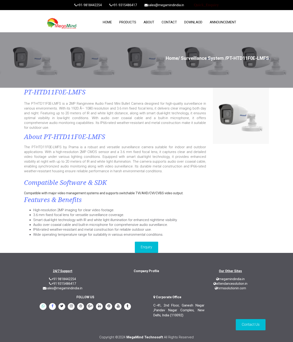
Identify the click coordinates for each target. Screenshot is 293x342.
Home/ (173, 58)
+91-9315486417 (124, 5)
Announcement (223, 22)
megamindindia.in (232, 279)
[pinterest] (108, 307)
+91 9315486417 (64, 283)
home (107, 22)
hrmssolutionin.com (231, 288)
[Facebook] (52, 307)
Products (127, 22)
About (149, 22)
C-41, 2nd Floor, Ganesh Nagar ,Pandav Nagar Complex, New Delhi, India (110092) (178, 310)
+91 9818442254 (64, 279)
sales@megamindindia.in (166, 5)
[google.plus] (90, 307)
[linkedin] (99, 307)
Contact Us (251, 324)
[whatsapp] (43, 307)
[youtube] (118, 307)
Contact (169, 22)
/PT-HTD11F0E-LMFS (247, 58)
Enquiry (146, 247)
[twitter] (61, 307)
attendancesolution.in (231, 283)
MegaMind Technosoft (144, 337)
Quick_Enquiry (206, 5)
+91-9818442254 (89, 5)
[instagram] (71, 307)
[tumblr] (127, 307)
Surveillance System (202, 58)
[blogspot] (80, 307)
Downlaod (193, 22)
